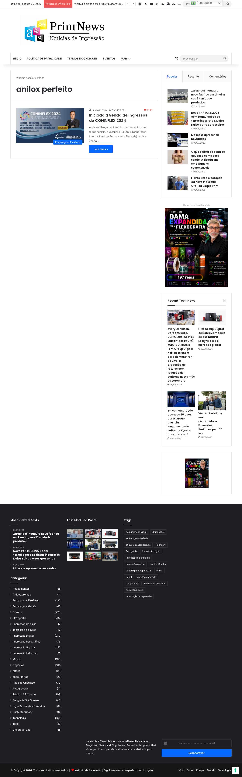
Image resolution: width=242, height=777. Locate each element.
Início (17, 58)
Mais (124, 58)
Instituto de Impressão (88, 770)
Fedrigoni (161, 544)
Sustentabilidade (23, 712)
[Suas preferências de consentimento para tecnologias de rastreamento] (235, 770)
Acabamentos (21, 588)
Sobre (190, 770)
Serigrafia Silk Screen (26, 700)
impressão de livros (24, 629)
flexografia (131, 551)
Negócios (18, 665)
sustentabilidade (134, 589)
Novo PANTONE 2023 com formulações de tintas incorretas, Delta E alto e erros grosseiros (208, 119)
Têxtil (16, 723)
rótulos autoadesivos (154, 583)
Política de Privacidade (44, 58)
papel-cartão (20, 676)
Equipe (200, 770)
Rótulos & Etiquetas (24, 694)
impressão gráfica (135, 564)
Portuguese (204, 2)
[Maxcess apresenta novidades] (178, 140)
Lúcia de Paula (100, 110)
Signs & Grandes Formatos (29, 706)
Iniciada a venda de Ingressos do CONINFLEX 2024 (118, 118)
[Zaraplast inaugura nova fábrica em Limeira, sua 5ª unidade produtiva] (178, 96)
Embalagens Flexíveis (26, 600)
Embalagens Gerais (24, 606)
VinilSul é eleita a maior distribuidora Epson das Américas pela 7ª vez (114, 3)
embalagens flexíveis (137, 538)
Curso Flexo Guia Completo (196, 205)
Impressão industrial (25, 653)
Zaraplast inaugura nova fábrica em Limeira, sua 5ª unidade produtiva (208, 96)
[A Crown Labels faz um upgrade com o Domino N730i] (75, 533)
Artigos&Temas (22, 594)
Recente (193, 76)
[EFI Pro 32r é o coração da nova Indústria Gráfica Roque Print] (178, 183)
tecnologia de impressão (139, 596)
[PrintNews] (62, 30)
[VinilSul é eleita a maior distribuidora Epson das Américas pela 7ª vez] (212, 400)
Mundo (17, 659)
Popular (172, 76)
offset (16, 670)
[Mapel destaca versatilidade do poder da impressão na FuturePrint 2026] (110, 543)
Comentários (217, 76)
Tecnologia (19, 717)
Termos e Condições (82, 58)
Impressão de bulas (24, 623)
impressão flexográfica (138, 557)
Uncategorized (21, 729)
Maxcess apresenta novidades (205, 137)
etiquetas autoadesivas (138, 544)
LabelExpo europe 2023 (138, 570)
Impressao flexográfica (26, 641)
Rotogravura (20, 688)
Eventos (109, 58)
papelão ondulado (146, 577)
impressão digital (151, 551)
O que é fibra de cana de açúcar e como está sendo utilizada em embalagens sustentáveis (208, 160)
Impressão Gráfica (24, 647)
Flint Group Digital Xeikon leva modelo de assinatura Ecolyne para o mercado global (212, 337)
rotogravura (132, 583)
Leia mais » (101, 149)
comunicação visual (136, 532)
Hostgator (148, 770)
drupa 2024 (158, 532)
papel (129, 577)
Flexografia (19, 618)
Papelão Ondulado (24, 682)
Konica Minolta (158, 564)
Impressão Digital (23, 635)
